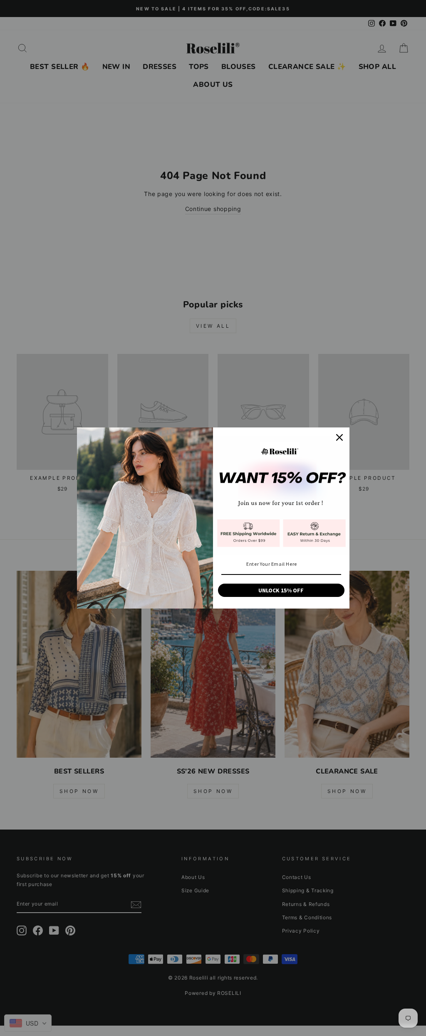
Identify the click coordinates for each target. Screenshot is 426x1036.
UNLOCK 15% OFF (281, 590)
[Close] (339, 437)
